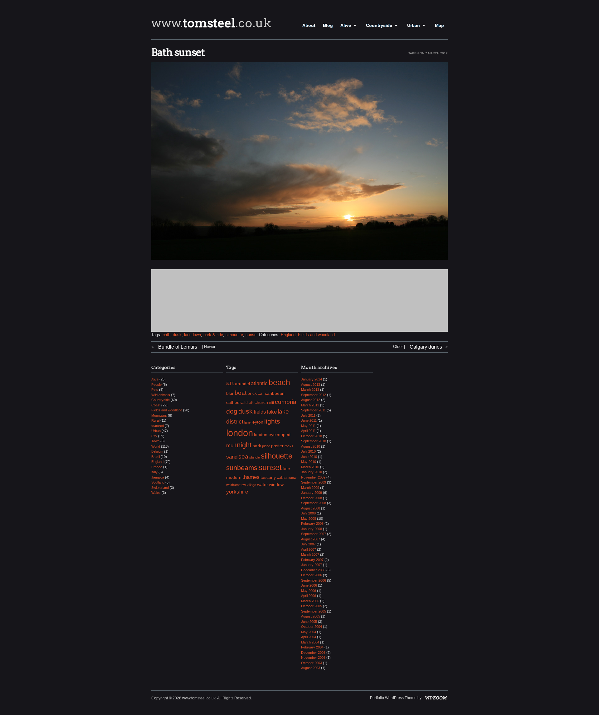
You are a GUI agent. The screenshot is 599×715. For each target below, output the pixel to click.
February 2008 (312, 523)
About (308, 25)
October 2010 (311, 436)
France (156, 467)
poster (277, 445)
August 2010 (310, 446)
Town (155, 441)
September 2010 (313, 441)
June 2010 (309, 457)
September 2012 (313, 395)
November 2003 (313, 657)
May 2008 (308, 518)
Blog (328, 25)
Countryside (379, 25)
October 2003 (311, 663)
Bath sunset (178, 52)
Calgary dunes (426, 347)
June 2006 (309, 585)
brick (252, 393)
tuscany (268, 477)
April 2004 (308, 637)
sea (243, 456)
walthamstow (286, 477)
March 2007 (310, 554)
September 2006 (313, 580)
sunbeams (241, 468)
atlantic (259, 383)
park (256, 445)
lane (247, 422)
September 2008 (313, 503)
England (288, 334)
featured (157, 426)
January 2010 (311, 472)
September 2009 (313, 482)
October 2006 (311, 575)
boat (240, 393)
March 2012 (310, 405)
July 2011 (308, 415)
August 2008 (310, 508)
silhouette (234, 334)
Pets (154, 389)
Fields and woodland (316, 334)
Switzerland (160, 487)
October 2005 (311, 606)
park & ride (213, 334)
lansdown (192, 334)
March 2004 (310, 642)
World (155, 446)
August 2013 (310, 384)
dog (231, 411)
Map (439, 25)
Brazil (155, 457)
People (156, 384)
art (230, 382)
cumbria (285, 402)
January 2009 (311, 492)
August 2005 (310, 616)
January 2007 (311, 565)
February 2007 (312, 560)
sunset (252, 334)
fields (260, 412)
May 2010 (308, 462)
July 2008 (308, 513)
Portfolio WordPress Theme (393, 698)
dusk (177, 334)
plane (266, 446)
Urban (413, 25)
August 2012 (310, 400)
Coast (155, 405)
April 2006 (308, 596)
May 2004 (308, 632)
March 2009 (310, 487)
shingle (254, 457)
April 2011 (308, 431)
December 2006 (313, 570)
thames (251, 477)
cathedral (235, 402)
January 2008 (311, 529)
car (261, 393)
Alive (345, 25)
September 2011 (313, 410)
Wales (156, 492)
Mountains (159, 415)
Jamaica (157, 477)
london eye (265, 434)
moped (283, 434)
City (154, 436)
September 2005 (313, 611)
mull (231, 446)
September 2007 (313, 534)
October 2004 (311, 626)
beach (279, 382)
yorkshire (237, 492)
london (239, 433)
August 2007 (310, 539)
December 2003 (313, 652)
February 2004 (312, 647)
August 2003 (310, 668)
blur (230, 393)
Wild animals (160, 395)
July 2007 (308, 544)
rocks (289, 446)
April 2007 (308, 549)
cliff (271, 403)
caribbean (275, 393)
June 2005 (309, 621)
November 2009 (313, 477)
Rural (155, 420)
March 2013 (310, 389)
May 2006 (308, 591)
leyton (257, 422)
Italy (154, 472)
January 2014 (311, 379)
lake (272, 412)
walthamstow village (241, 485)
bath (166, 334)
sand (231, 457)
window (276, 484)
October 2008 (311, 498)
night (244, 445)
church (261, 402)
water (262, 484)
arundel (242, 383)
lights (272, 421)
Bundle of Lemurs (177, 347)
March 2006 (310, 601)
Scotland (157, 482)
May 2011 (308, 426)
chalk (250, 403)
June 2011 (309, 420)
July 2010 (308, 451)
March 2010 (310, 467)
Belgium (157, 451)
